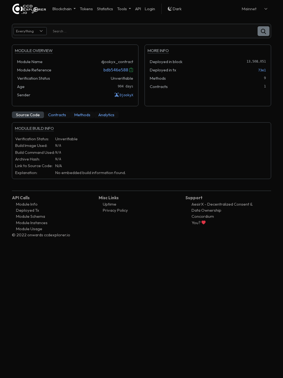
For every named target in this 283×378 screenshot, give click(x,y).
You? (196, 222)
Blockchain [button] (62, 8)
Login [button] (150, 8)
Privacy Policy (115, 210)
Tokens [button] (86, 8)
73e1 (262, 70)
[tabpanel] (141, 153)
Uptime (109, 204)
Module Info (27, 204)
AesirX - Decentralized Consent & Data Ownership (222, 207)
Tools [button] (122, 8)
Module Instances (32, 222)
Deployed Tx (27, 210)
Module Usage (29, 228)
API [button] (138, 8)
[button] (263, 31)
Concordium (203, 216)
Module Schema (30, 216)
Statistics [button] (105, 8)
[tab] (28, 115)
